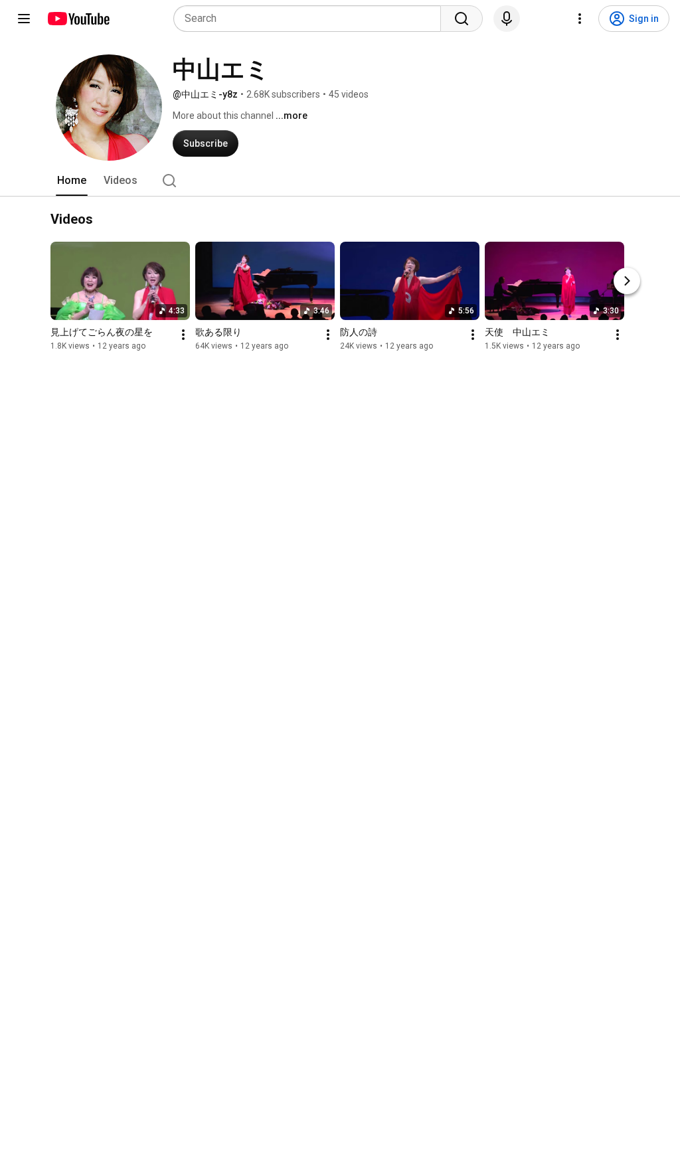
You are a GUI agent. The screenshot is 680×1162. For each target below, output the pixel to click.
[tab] (72, 181)
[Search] (461, 18)
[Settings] (580, 19)
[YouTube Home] (78, 18)
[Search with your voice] (506, 18)
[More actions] (183, 334)
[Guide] (24, 19)
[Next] (627, 281)
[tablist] (340, 181)
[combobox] (311, 19)
